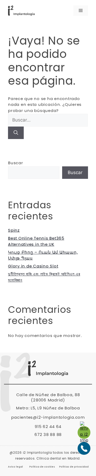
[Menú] (80, 10)
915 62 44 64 (48, 427)
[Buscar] (16, 133)
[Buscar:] (48, 120)
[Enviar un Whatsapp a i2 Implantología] (84, 432)
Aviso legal (15, 467)
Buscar (15, 163)
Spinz (14, 230)
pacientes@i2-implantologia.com (48, 417)
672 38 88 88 (48, 435)
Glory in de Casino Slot (33, 266)
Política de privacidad (74, 467)
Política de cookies (42, 467)
